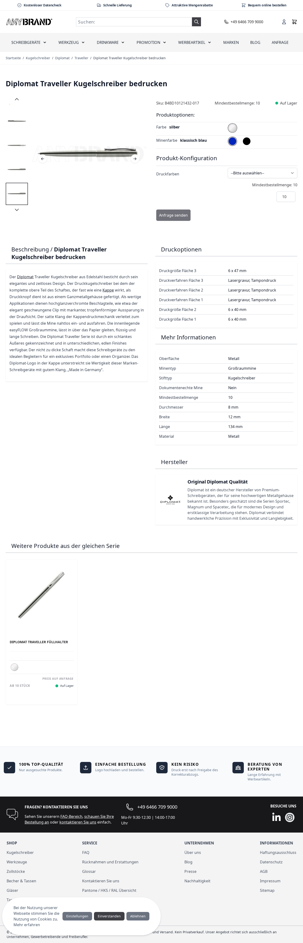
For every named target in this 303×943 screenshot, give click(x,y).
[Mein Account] (284, 22)
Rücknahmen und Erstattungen (110, 862)
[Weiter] (135, 159)
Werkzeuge (17, 862)
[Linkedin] (276, 817)
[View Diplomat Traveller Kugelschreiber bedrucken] (17, 121)
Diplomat (62, 58)
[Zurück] (42, 159)
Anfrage (280, 42)
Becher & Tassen (21, 881)
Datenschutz (271, 862)
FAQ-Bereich (71, 816)
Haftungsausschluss (278, 852)
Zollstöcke (16, 871)
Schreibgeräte (25, 42)
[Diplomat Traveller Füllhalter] (42, 595)
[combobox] (134, 21)
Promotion (148, 42)
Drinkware (108, 42)
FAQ (85, 852)
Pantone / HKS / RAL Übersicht (109, 890)
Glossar (89, 871)
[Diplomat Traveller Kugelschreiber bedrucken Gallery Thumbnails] (17, 154)
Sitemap (267, 890)
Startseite (13, 58)
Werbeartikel (191, 42)
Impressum (270, 881)
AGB (263, 871)
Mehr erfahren (26, 924)
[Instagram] (289, 817)
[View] (17, 194)
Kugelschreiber (38, 58)
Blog (255, 42)
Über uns (192, 852)
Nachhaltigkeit (197, 881)
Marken (231, 42)
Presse (190, 871)
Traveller (81, 58)
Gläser (12, 890)
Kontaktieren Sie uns (100, 881)
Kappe (108, 290)
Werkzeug (68, 42)
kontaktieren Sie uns (77, 822)
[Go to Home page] (29, 22)
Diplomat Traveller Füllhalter (39, 642)
